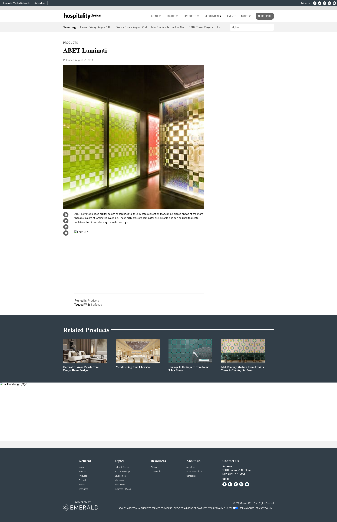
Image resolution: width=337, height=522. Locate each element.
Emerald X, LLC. (248, 503)
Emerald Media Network (16, 3)
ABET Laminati (82, 214)
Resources (212, 16)
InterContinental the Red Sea (167, 27)
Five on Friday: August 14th (95, 27)
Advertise (39, 3)
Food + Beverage (122, 471)
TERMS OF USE (247, 508)
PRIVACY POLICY (264, 508)
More (244, 16)
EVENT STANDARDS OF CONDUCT (190, 508)
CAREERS (132, 508)
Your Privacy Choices (220, 508)
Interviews (119, 480)
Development (120, 476)
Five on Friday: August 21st (131, 27)
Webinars (155, 467)
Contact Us (191, 476)
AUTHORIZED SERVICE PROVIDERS (155, 508)
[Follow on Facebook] (314, 3)
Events (231, 16)
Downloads (156, 471)
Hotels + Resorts (122, 467)
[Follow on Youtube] (334, 3)
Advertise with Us (194, 471)
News (81, 467)
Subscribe (264, 16)
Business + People (123, 489)
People (81, 485)
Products (190, 16)
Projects (82, 471)
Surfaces (96, 304)
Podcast (82, 480)
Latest (154, 16)
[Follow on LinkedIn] (319, 3)
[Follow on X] (324, 3)
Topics (171, 16)
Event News (120, 485)
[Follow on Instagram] (329, 3)
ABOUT (121, 508)
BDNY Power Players (201, 27)
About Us (190, 467)
